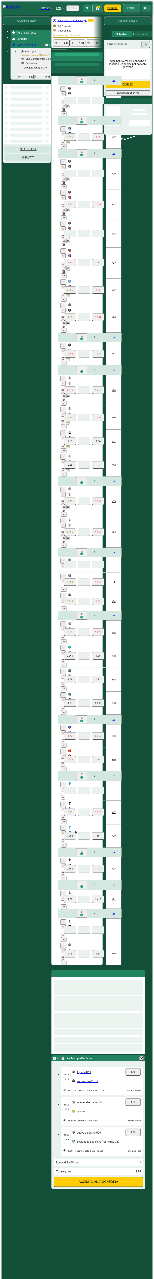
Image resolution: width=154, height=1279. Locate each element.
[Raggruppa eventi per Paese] (47, 97)
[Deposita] (87, 8)
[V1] (70, 137)
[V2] (98, 137)
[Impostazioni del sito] (146, 8)
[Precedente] (46, 45)
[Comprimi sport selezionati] (43, 97)
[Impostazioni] (145, 44)
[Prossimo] (62, 1058)
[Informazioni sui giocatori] (63, 109)
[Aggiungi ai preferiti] (63, 94)
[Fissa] (63, 89)
